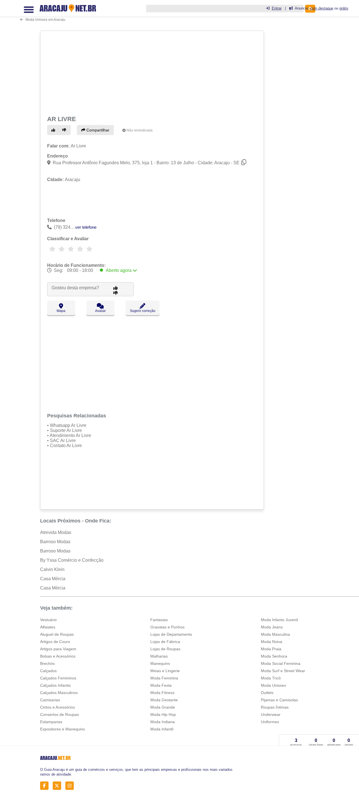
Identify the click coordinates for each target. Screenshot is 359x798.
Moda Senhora (274, 656)
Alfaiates (47, 627)
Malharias (159, 656)
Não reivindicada (139, 130)
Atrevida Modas (55, 532)
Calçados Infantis (55, 685)
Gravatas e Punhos (167, 627)
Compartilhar (97, 130)
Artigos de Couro (55, 641)
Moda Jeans (272, 627)
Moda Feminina (164, 678)
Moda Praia (271, 649)
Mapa (61, 311)
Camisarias (50, 700)
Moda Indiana (162, 722)
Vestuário (48, 619)
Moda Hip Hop (163, 714)
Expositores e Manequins (62, 729)
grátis (343, 8)
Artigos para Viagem (58, 649)
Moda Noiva (271, 641)
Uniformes (270, 722)
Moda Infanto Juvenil (279, 619)
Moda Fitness (162, 692)
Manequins (160, 663)
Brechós (47, 663)
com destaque (321, 8)
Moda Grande (162, 707)
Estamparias (51, 722)
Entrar (277, 8)
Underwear (270, 714)
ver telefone (85, 227)
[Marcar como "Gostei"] (54, 130)
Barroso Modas (55, 541)
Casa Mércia (52, 578)
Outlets (267, 692)
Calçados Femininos (58, 678)
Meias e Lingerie (165, 671)
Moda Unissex (273, 685)
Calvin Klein (52, 569)
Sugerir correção (142, 311)
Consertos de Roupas (59, 714)
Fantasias (159, 619)
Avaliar (100, 311)
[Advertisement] (151, 72)
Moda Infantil (161, 729)
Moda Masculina (275, 634)
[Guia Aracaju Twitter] (58, 785)
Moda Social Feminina (280, 663)
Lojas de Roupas (165, 649)
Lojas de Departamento (171, 634)
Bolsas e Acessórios (57, 656)
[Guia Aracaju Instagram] (71, 785)
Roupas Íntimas (275, 707)
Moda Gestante (164, 700)
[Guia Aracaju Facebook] (46, 785)
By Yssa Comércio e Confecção (71, 560)
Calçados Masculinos (59, 692)
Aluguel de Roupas (57, 634)
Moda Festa (161, 685)
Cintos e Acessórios (57, 707)
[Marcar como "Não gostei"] (65, 130)
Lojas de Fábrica (165, 641)
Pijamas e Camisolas (279, 700)
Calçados (48, 671)
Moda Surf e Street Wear (283, 671)
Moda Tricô (271, 678)
